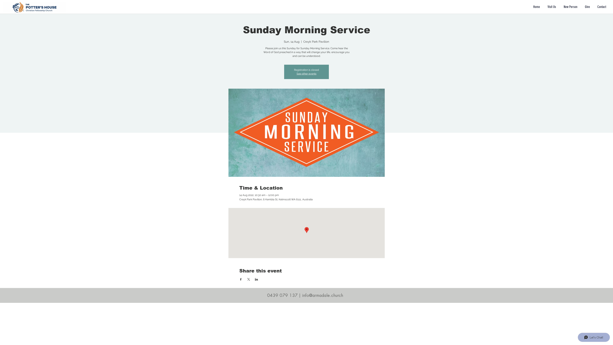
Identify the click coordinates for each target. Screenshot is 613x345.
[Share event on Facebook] (240, 279)
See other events (306, 73)
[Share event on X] (248, 279)
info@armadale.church (322, 295)
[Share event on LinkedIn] (256, 279)
